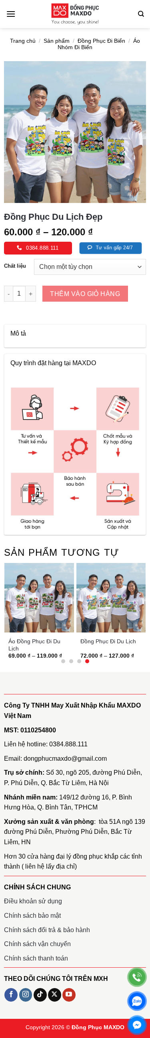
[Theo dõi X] (54, 995)
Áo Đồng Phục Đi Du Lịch (34, 645)
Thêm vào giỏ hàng (85, 293)
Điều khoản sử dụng (33, 901)
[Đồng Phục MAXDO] (75, 14)
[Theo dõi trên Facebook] (11, 995)
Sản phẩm (57, 41)
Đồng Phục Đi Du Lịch (108, 641)
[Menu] (11, 14)
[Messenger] (137, 1025)
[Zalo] (137, 1001)
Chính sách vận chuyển (37, 944)
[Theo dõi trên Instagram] (25, 995)
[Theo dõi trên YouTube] (69, 995)
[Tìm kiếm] (141, 14)
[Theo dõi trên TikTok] (40, 995)
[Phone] (137, 977)
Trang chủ (23, 41)
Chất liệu (15, 266)
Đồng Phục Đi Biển (101, 41)
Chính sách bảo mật (32, 915)
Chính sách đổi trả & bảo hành (47, 930)
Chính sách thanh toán (36, 958)
